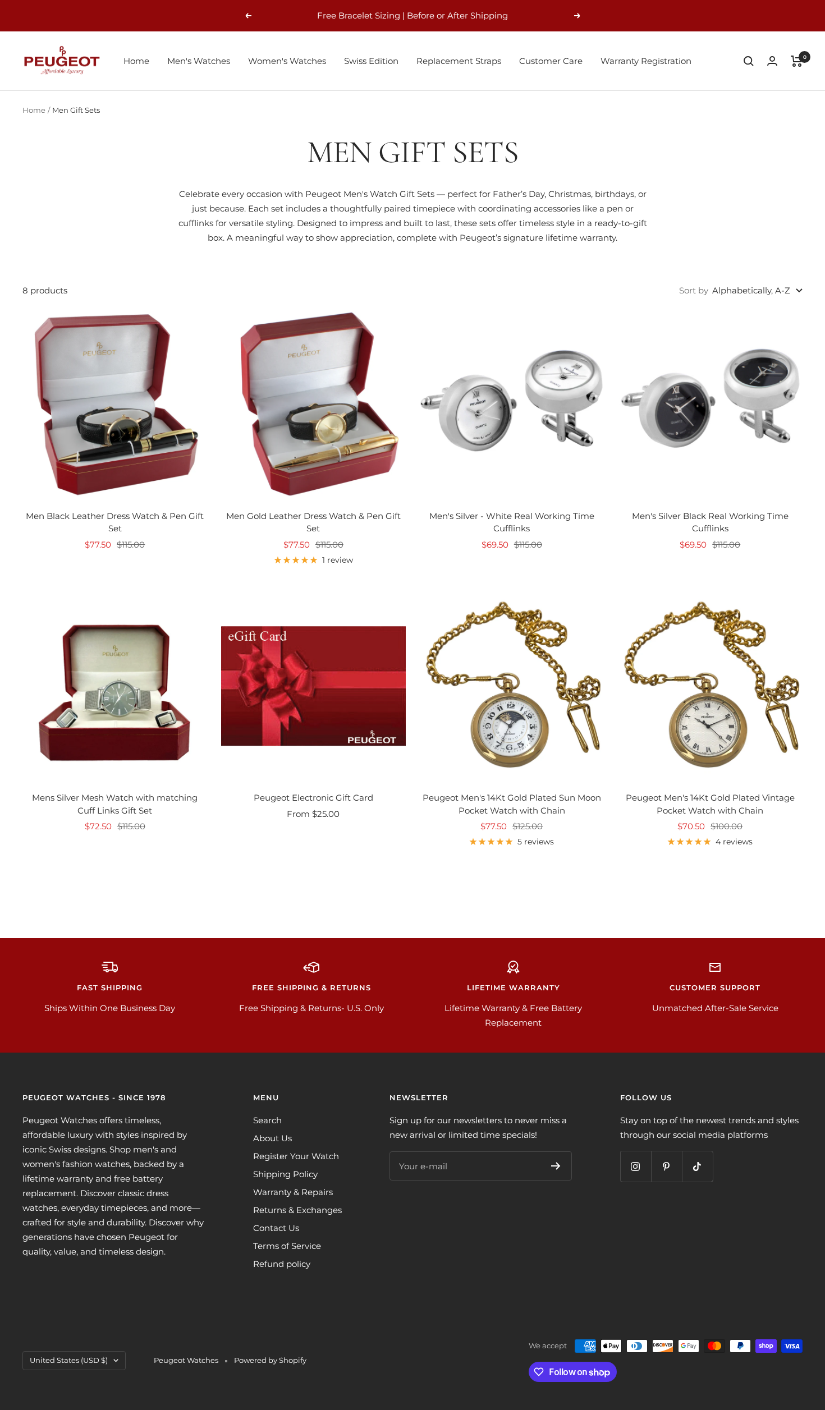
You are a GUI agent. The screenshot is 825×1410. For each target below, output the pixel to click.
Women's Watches (287, 61)
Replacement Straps (458, 61)
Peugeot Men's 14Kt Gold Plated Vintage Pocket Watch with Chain (710, 804)
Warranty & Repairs (293, 1192)
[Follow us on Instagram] (635, 1166)
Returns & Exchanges (297, 1210)
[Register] (556, 1166)
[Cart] (797, 61)
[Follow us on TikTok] (697, 1166)
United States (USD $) (69, 1360)
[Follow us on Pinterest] (666, 1166)
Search (267, 1120)
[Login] (772, 61)
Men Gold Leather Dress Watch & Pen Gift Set (313, 522)
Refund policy (281, 1264)
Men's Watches (198, 61)
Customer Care (551, 61)
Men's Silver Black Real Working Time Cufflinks (710, 522)
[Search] (749, 61)
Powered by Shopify (270, 1360)
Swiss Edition (371, 61)
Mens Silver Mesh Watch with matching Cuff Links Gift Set (115, 804)
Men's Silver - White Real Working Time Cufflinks (511, 522)
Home (136, 61)
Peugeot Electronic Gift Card (313, 797)
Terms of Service (287, 1246)
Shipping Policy (285, 1174)
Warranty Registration (646, 61)
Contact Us (276, 1228)
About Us (272, 1138)
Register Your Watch (296, 1156)
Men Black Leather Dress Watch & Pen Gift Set (115, 522)
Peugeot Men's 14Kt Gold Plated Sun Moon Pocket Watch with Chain (512, 804)
